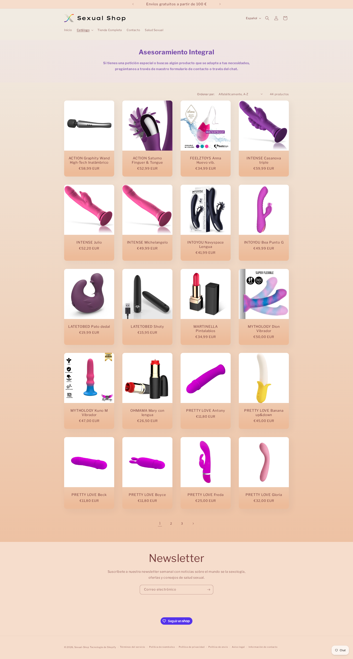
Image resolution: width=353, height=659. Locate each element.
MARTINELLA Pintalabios (205, 328)
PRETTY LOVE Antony (205, 410)
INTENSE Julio (89, 242)
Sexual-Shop (81, 647)
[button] (84, 30)
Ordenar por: (205, 94)
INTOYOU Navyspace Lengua (205, 244)
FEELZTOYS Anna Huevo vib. (205, 160)
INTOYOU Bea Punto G (264, 242)
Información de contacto (263, 647)
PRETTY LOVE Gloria (264, 495)
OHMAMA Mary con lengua (147, 412)
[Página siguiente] (193, 523)
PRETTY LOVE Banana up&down (263, 412)
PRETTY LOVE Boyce (147, 495)
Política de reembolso (162, 647)
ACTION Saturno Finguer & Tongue (147, 160)
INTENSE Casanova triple (264, 160)
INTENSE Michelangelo (147, 242)
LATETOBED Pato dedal (89, 326)
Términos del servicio (132, 647)
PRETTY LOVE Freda (205, 495)
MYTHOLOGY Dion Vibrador (264, 328)
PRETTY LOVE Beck (89, 495)
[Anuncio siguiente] (220, 4)
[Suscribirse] (208, 589)
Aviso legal (238, 647)
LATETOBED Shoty (147, 326)
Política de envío (218, 647)
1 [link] (160, 523)
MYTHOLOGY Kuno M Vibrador (89, 412)
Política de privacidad (191, 647)
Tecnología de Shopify (103, 647)
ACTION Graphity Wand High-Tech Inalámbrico (89, 160)
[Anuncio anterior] (132, 4)
